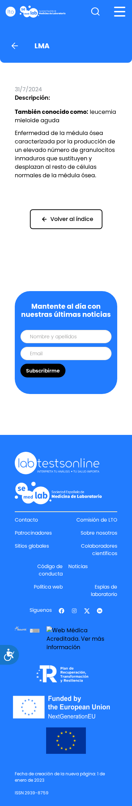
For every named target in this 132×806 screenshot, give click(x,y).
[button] (119, 11)
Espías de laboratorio (104, 590)
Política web (48, 586)
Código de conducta (50, 570)
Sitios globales (32, 545)
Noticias (78, 566)
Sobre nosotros (99, 532)
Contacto (26, 519)
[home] (35, 12)
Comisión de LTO (96, 519)
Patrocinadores (33, 532)
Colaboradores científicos (99, 549)
